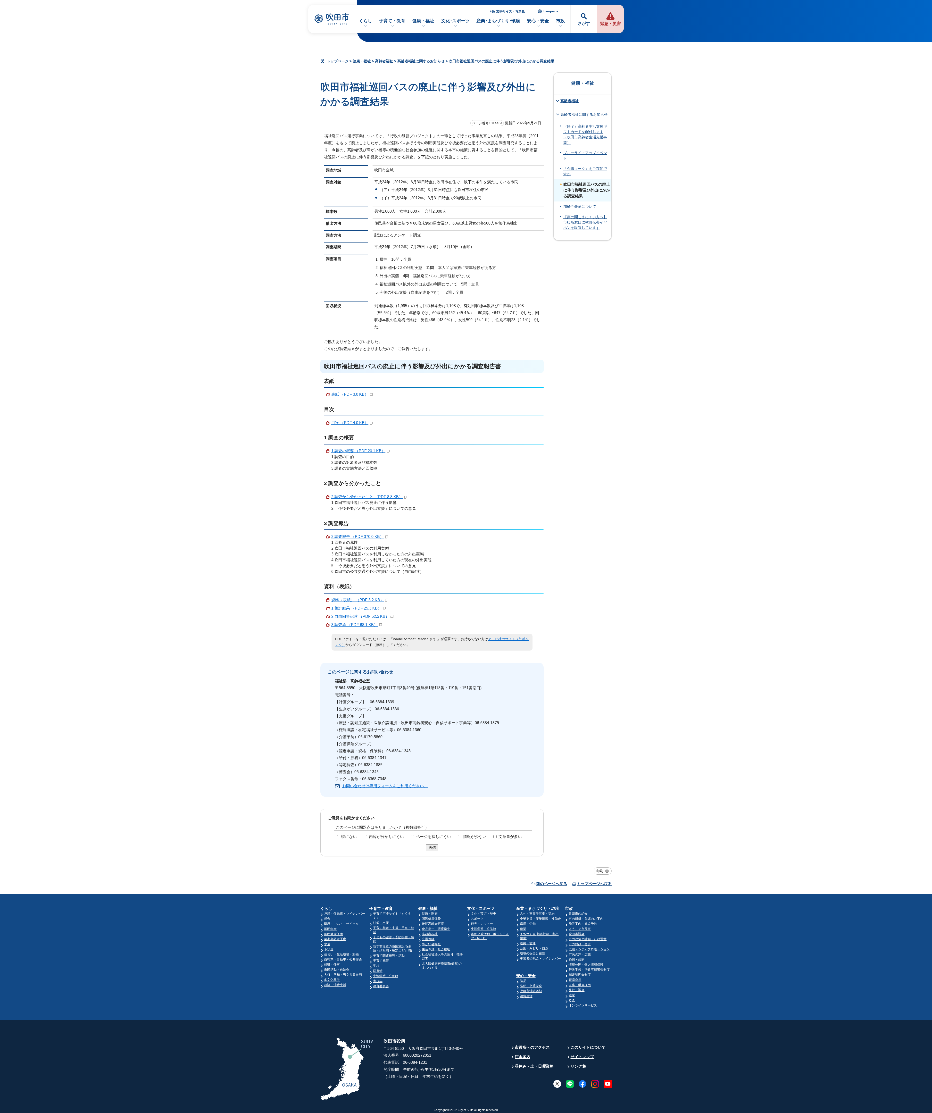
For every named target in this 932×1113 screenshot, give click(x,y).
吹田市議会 (576, 934)
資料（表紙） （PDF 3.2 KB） (357, 600)
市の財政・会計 (580, 944)
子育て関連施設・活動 (389, 955)
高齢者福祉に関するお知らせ (421, 61)
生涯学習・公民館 (385, 976)
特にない (349, 837)
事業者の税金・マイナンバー (540, 958)
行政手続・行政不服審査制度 (589, 969)
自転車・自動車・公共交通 (343, 959)
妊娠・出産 (381, 923)
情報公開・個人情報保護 (586, 964)
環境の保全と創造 (532, 953)
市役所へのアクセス (532, 1047)
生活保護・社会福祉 (436, 949)
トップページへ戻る (594, 884)
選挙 (572, 995)
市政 (560, 20)
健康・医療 (430, 913)
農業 (523, 929)
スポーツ (477, 919)
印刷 (599, 871)
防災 (523, 981)
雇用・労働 (528, 924)
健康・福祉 (423, 20)
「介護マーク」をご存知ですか (585, 171)
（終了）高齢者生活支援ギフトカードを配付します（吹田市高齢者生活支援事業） (585, 135)
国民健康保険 (333, 934)
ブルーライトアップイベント (585, 155)
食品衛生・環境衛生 (436, 929)
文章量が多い (510, 837)
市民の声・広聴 (580, 954)
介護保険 (428, 939)
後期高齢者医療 (335, 939)
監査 (572, 1000)
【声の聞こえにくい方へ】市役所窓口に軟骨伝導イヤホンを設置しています (585, 222)
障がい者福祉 (431, 944)
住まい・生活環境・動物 (341, 954)
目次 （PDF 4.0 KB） (349, 423)
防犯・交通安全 (531, 986)
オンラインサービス (583, 1005)
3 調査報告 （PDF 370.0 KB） (357, 537)
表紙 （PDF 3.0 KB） (349, 394)
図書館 (378, 971)
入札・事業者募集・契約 (537, 913)
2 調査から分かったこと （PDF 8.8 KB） (367, 497)
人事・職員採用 (580, 985)
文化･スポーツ (455, 20)
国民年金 (330, 929)
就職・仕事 (332, 964)
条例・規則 (576, 959)
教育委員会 (381, 986)
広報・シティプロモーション (589, 949)
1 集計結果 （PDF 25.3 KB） (356, 608)
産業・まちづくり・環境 (537, 908)
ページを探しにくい (433, 837)
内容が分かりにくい (386, 837)
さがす (584, 23)
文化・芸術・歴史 (483, 913)
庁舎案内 (522, 1057)
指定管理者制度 (580, 975)
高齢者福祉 (384, 61)
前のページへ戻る (551, 884)
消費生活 (526, 996)
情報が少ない (474, 837)
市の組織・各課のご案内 (586, 919)
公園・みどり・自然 (534, 948)
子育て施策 (381, 960)
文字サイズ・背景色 (510, 11)
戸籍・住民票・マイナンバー (344, 913)
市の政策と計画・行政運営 (588, 939)
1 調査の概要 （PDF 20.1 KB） (358, 451)
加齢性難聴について (579, 207)
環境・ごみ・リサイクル (341, 924)
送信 (432, 847)
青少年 (378, 981)
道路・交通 (528, 943)
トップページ (338, 61)
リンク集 (578, 1066)
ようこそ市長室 (580, 929)
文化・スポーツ (480, 908)
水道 (327, 944)
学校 (376, 966)
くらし (365, 20)
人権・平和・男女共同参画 (343, 975)
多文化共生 (332, 980)
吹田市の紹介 (578, 913)
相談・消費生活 (335, 985)
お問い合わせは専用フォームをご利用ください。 (385, 786)
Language (550, 11)
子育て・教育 (392, 20)
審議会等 (575, 980)
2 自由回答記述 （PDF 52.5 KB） (360, 616)
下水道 (328, 949)
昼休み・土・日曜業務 (534, 1066)
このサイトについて (588, 1047)
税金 (327, 919)
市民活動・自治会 (336, 969)
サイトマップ (582, 1057)
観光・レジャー (482, 924)
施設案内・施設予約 (583, 924)
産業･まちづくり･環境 (498, 20)
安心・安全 (538, 20)
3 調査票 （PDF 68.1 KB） (354, 625)
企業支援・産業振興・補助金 (540, 919)
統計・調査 (576, 990)
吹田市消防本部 (531, 991)
